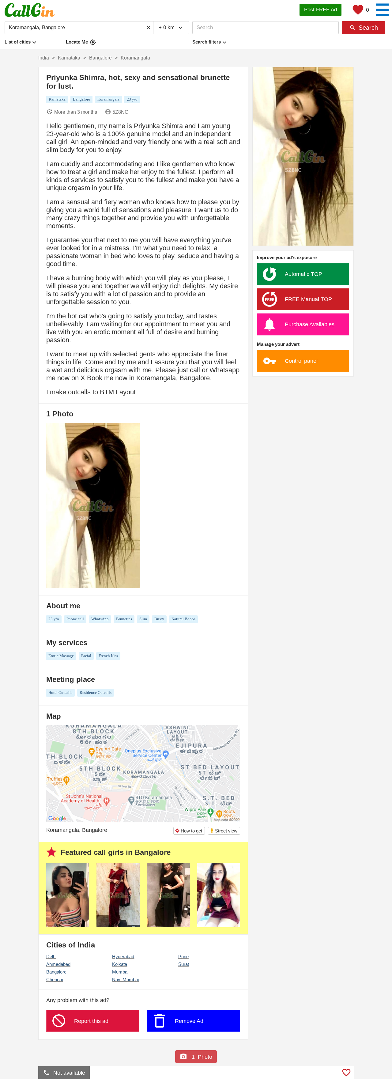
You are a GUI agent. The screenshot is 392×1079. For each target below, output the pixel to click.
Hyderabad (123, 956)
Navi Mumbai (125, 979)
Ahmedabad (58, 964)
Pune (183, 956)
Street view (223, 830)
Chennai (54, 979)
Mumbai (120, 971)
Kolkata (119, 964)
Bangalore (56, 971)
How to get (188, 830)
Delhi (51, 956)
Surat (183, 964)
